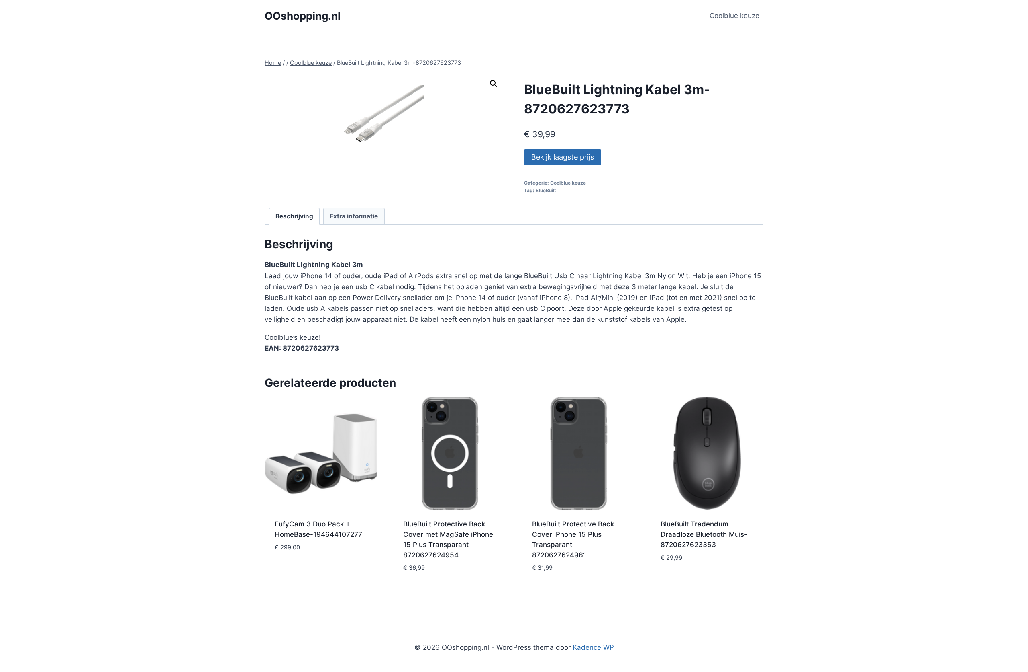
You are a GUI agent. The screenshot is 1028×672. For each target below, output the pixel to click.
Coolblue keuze (734, 16)
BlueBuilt (546, 190)
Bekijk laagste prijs (562, 157)
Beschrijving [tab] (294, 216)
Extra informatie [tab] (354, 216)
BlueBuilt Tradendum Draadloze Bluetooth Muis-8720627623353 (704, 534)
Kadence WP (593, 647)
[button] (493, 83)
